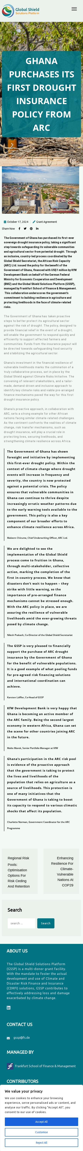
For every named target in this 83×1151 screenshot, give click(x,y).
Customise (41, 1132)
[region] (41, 1118)
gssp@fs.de (22, 1037)
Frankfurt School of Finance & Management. (48, 288)
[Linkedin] (8, 1007)
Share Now (8, 228)
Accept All (41, 1121)
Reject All (41, 1142)
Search (15, 910)
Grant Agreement (46, 221)
